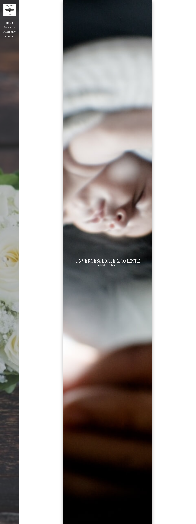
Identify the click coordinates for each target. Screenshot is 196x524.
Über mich (10, 27)
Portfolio (9, 32)
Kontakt (10, 36)
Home (9, 23)
